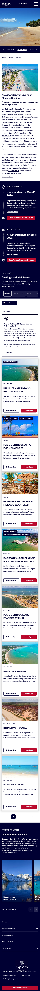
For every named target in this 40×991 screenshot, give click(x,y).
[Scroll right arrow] (36, 49)
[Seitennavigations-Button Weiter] (33, 816)
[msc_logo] (6, 4)
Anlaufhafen (10, 49)
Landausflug (13, 171)
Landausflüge (22, 49)
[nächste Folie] (36, 909)
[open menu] (36, 4)
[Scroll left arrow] (4, 49)
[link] (8, 899)
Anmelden (8, 352)
